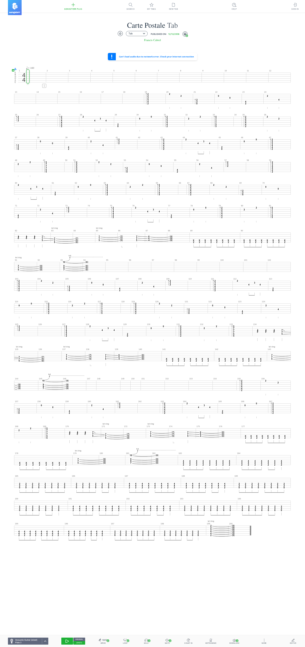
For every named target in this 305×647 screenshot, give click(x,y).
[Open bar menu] (44, 86)
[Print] (185, 34)
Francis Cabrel (152, 40)
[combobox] (137, 33)
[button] (14, 69)
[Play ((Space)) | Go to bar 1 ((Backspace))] (67, 641)
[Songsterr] (15, 7)
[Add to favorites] (120, 33)
